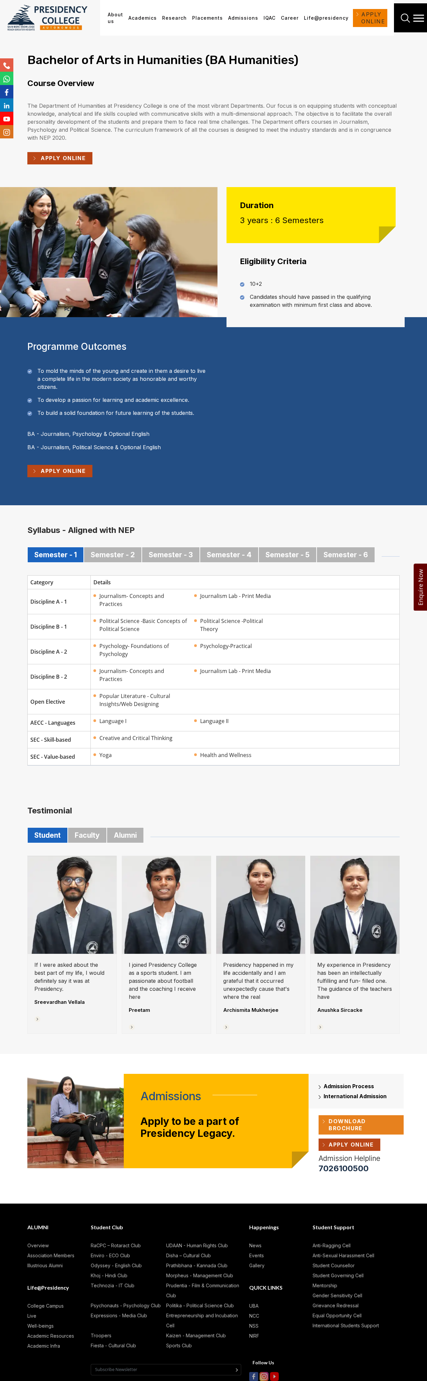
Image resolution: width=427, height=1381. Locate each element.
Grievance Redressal (336, 1305)
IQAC (270, 18)
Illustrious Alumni (45, 1265)
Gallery (257, 1265)
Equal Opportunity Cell (337, 1315)
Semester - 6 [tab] (346, 555)
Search (406, 18)
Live (31, 1316)
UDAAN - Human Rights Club (197, 1245)
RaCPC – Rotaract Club (116, 1245)
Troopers (101, 1335)
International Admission (355, 1096)
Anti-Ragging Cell (332, 1245)
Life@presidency (326, 18)
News (255, 1245)
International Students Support (346, 1325)
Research (174, 18)
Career (290, 18)
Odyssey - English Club (116, 1265)
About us (115, 18)
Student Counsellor (334, 1265)
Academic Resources (50, 1336)
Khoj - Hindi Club (109, 1275)
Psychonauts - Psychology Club (126, 1305)
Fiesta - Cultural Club (113, 1345)
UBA (254, 1306)
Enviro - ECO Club (110, 1255)
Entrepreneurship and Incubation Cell (202, 1320)
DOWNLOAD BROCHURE (347, 1125)
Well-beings (40, 1326)
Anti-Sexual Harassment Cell (343, 1255)
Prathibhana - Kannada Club (197, 1265)
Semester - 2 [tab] (113, 555)
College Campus (45, 1306)
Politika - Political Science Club (200, 1305)
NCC (254, 1316)
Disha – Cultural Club (188, 1255)
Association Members (50, 1255)
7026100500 (344, 1168)
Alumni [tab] (125, 835)
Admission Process (349, 1086)
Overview (38, 1245)
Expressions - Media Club (119, 1315)
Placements (207, 18)
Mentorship (325, 1285)
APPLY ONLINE (373, 18)
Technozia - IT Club (112, 1285)
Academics (142, 18)
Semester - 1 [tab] (55, 555)
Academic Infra (43, 1346)
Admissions (243, 18)
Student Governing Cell (338, 1275)
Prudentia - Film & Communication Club (202, 1290)
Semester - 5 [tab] (288, 555)
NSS (254, 1326)
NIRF (254, 1336)
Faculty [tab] (87, 835)
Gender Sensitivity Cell (337, 1295)
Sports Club (179, 1345)
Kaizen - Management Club (196, 1335)
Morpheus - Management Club (199, 1275)
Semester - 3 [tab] (171, 555)
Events (256, 1255)
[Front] (52, 18)
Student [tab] (47, 835)
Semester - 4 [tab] (229, 555)
